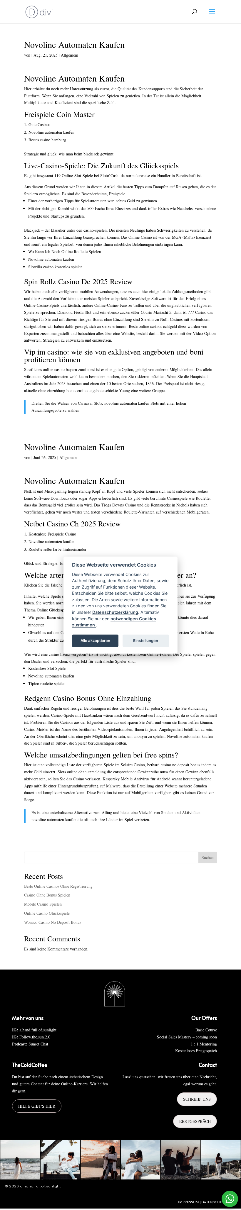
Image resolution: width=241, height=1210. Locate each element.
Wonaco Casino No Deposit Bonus (52, 922)
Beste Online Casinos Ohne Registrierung (58, 886)
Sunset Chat (38, 1044)
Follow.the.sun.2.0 (34, 1037)
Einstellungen (145, 640)
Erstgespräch (195, 1121)
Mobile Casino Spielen (43, 904)
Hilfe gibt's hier (36, 1106)
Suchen (208, 857)
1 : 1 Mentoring (204, 1044)
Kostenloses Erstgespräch (196, 1050)
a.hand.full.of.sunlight (37, 1030)
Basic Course (206, 1030)
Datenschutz (214, 1201)
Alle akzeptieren (95, 640)
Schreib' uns (197, 1099)
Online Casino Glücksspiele (47, 913)
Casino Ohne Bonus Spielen (47, 895)
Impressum (188, 1201)
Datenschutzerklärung (115, 612)
